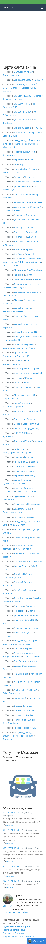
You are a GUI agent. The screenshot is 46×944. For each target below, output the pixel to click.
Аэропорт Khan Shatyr (21, 214)
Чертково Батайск (19, 715)
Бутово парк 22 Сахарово (23, 181)
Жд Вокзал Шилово (19, 710)
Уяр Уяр (14, 164)
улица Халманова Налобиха (24, 79)
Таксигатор (8, 7)
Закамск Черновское (20, 177)
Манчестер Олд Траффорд (23, 270)
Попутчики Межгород (14, 929)
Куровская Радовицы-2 (21, 475)
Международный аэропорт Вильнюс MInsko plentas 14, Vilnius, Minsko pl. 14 (21, 144)
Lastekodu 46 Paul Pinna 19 (23, 561)
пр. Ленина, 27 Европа (21, 461)
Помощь (30, 936)
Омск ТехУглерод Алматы (23, 279)
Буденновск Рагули (19, 470)
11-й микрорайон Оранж (22, 368)
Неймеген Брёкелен (20, 249)
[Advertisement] (23, 38)
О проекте (7, 933)
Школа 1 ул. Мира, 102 (21, 331)
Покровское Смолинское (22, 610)
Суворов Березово (19, 648)
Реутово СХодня (18, 377)
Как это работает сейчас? (17, 912)
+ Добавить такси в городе (16, 926)
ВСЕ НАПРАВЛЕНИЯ (11, 812)
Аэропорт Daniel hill (20, 227)
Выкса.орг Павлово (20, 466)
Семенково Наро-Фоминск (23, 504)
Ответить (10, 825)
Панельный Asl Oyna (20, 236)
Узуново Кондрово (19, 457)
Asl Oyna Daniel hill (19, 254)
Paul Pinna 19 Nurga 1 (21, 661)
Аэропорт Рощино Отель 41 (23, 627)
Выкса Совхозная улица (22, 423)
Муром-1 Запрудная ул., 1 (23, 428)
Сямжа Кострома (18, 705)
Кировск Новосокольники (22, 727)
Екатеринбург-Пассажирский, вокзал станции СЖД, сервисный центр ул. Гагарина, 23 (23, 262)
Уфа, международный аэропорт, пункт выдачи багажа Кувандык (19, 736)
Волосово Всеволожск (21, 606)
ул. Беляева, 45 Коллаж (22, 615)
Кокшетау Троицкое (20, 516)
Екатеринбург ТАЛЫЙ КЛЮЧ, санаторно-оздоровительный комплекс (20, 88)
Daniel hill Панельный (21, 232)
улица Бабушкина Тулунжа (23, 127)
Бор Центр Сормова (20, 419)
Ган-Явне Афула (18, 274)
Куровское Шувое (19, 159)
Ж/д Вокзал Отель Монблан (23, 202)
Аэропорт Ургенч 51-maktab (23, 373)
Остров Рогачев (18, 382)
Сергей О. (7, 905)
